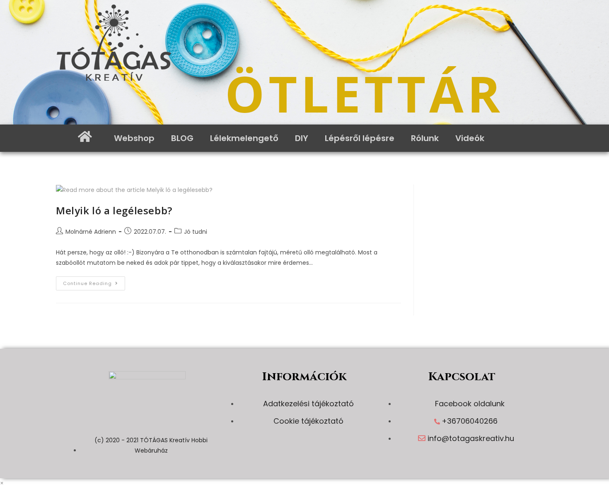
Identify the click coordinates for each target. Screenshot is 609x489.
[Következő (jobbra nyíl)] (594, 244)
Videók (469, 138)
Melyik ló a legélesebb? (114, 210)
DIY (301, 138)
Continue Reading (94, 281)
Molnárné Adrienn (90, 232)
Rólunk (425, 138)
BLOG (182, 138)
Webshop (134, 138)
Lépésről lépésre (359, 138)
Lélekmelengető (244, 138)
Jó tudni (195, 232)
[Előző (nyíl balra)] (14, 244)
